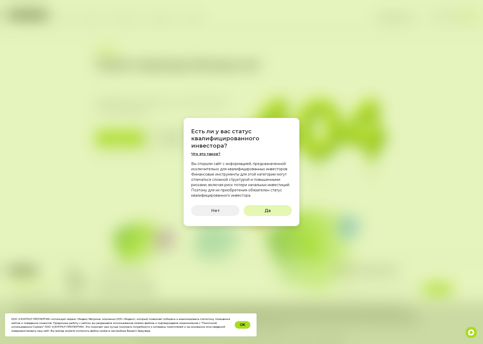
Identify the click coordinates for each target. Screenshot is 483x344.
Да (268, 210)
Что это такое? (205, 154)
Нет (215, 210)
